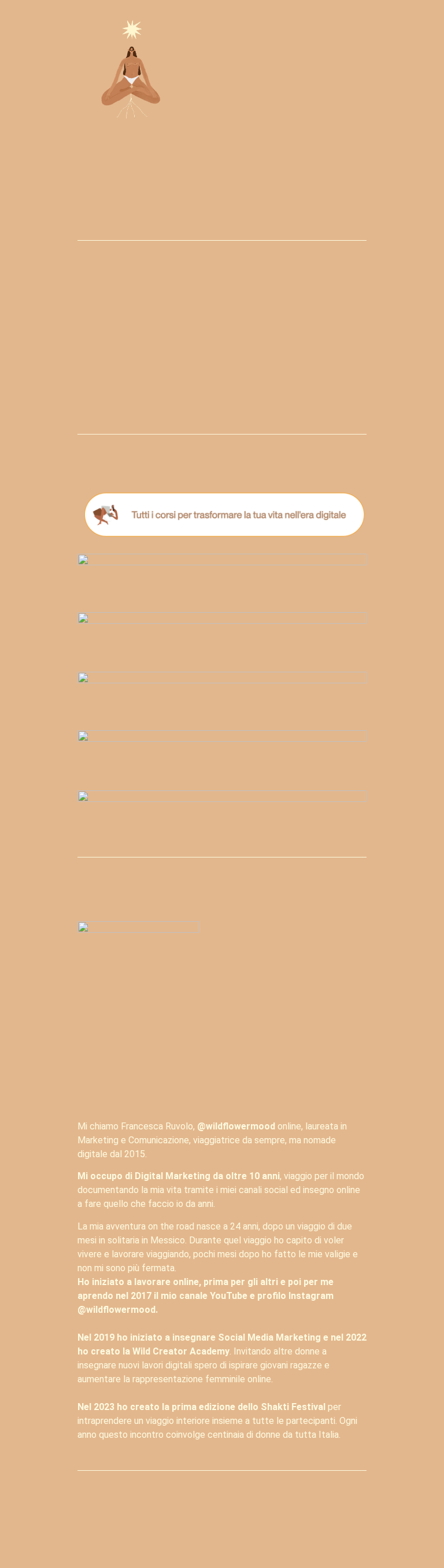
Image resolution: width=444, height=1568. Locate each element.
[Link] (281, 1532)
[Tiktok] (251, 1532)
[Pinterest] (222, 1532)
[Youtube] (192, 1532)
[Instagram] (163, 1532)
